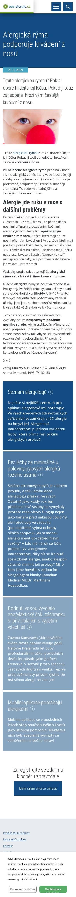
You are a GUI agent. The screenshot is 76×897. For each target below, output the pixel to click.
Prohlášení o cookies (16, 833)
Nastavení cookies (14, 839)
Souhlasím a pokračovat (53, 890)
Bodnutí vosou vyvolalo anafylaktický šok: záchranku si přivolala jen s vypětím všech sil (36, 617)
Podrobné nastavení (22, 889)
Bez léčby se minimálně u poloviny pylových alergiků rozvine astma (34, 468)
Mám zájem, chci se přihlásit (38, 788)
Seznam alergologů (28, 392)
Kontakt (8, 846)
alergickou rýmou (26, 153)
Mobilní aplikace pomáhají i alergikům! (35, 705)
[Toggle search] (68, 6)
